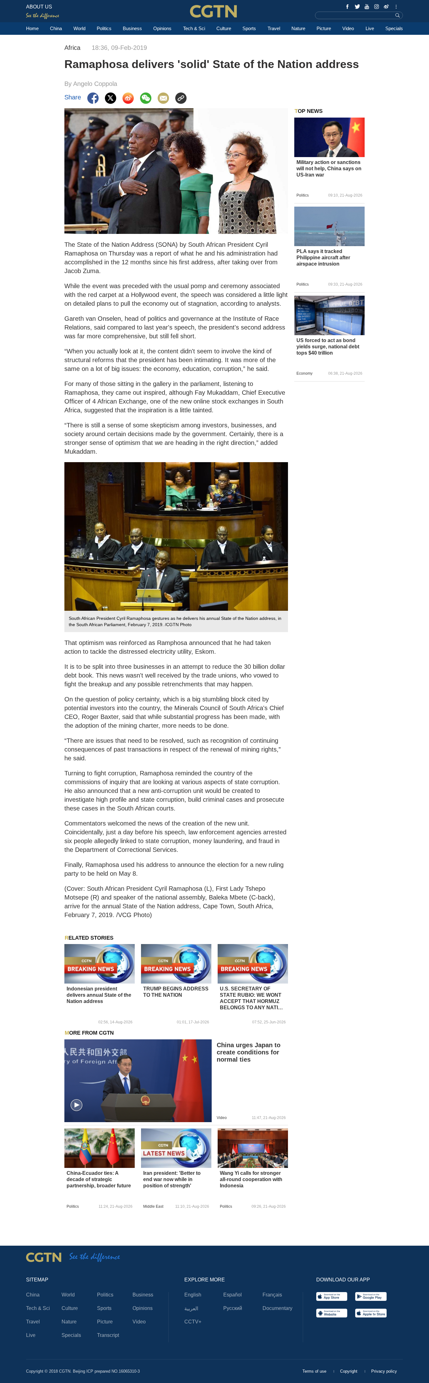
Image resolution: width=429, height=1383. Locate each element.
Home (32, 28)
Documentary (277, 1308)
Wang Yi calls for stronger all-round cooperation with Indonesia (251, 1179)
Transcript (108, 1335)
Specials (394, 28)
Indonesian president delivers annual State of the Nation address (99, 995)
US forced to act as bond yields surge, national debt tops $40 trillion (327, 347)
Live (370, 28)
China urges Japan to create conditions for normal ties (248, 1052)
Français (272, 1294)
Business (132, 28)
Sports (249, 28)
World (79, 28)
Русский (232, 1308)
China (56, 28)
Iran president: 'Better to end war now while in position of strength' (172, 1179)
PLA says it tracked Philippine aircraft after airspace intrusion (323, 258)
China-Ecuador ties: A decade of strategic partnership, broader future (99, 1179)
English (192, 1294)
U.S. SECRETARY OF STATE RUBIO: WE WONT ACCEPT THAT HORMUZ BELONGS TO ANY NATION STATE (252, 998)
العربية (191, 1308)
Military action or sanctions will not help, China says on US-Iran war (328, 168)
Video (348, 28)
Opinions (162, 28)
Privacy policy (384, 1371)
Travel (274, 28)
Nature (298, 28)
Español (232, 1294)
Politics (104, 28)
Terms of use (315, 1371)
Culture (223, 28)
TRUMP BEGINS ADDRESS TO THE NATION (176, 992)
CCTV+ (192, 1321)
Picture (324, 28)
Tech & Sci (194, 28)
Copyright (349, 1371)
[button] (77, 1105)
